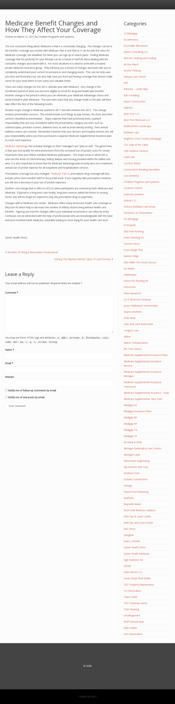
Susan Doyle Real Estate (137, 578)
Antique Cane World (135, 76)
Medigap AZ (130, 405)
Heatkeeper (130, 274)
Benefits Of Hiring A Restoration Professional (33, 252)
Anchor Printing (132, 70)
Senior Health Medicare (137, 553)
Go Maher (129, 268)
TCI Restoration (132, 590)
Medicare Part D (59, 173)
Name (9, 349)
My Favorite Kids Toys (136, 467)
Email (9, 363)
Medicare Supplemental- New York (143, 399)
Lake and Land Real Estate (138, 324)
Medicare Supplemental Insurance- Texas (146, 392)
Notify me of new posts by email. (26, 397)
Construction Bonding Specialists (142, 169)
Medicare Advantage (16, 146)
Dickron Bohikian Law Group (139, 206)
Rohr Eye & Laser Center (137, 516)
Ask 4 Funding (131, 95)
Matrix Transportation (136, 342)
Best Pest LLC (131, 113)
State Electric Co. (133, 572)
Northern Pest (131, 473)
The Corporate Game (135, 603)
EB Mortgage (131, 219)
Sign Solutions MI (133, 559)
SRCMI (127, 566)
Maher (127, 336)
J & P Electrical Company (137, 299)
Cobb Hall (129, 157)
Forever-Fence (132, 243)
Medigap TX (130, 436)
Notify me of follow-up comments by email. (32, 390)
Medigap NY (130, 423)
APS (126, 82)
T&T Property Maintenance (139, 584)
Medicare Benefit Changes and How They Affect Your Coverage (53, 26)
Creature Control (133, 188)
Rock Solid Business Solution (140, 510)
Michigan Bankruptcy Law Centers (142, 448)
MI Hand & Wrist (133, 442)
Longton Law (131, 330)
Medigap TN (130, 429)
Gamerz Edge (131, 256)
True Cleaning (131, 609)
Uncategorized (132, 615)
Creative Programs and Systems (56, 36)
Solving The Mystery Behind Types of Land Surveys (82, 259)
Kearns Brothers (133, 311)
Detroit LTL (130, 200)
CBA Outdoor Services (136, 150)
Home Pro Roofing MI (136, 280)
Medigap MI (130, 417)
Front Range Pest (133, 249)
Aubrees (128, 107)
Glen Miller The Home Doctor (140, 262)
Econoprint (130, 225)
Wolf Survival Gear (134, 621)
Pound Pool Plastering (136, 491)
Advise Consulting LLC (136, 52)
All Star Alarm (131, 64)
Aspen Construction (134, 101)
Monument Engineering (137, 460)
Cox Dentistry (131, 175)
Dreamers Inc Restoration (138, 212)
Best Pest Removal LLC (137, 120)
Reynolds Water (132, 504)
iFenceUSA (130, 287)
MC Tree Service (133, 348)
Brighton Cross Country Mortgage (142, 138)
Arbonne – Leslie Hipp (136, 89)
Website (9, 376)
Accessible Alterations (136, 45)
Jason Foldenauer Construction (141, 305)
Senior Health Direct (16, 237)
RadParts (129, 498)
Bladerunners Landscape (137, 126)
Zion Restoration (133, 634)
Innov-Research (132, 293)
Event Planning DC (134, 237)
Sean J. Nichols (132, 541)
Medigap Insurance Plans (137, 411)
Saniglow (129, 535)
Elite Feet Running (134, 231)
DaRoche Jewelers (134, 194)
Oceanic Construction (135, 479)
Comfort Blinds (132, 163)
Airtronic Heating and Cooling (140, 58)
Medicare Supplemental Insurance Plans (146, 355)
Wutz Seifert (130, 627)
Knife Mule (130, 318)
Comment (11, 292)
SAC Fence (130, 528)
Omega (128, 485)
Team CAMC (131, 597)
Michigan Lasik (132, 454)
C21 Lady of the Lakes (136, 144)
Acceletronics (131, 39)
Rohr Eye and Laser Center (138, 522)
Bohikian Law (131, 132)
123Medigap (130, 33)
